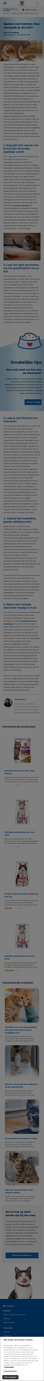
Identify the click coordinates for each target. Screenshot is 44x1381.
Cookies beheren (10, 1371)
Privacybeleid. (9, 1367)
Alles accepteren (10, 1377)
